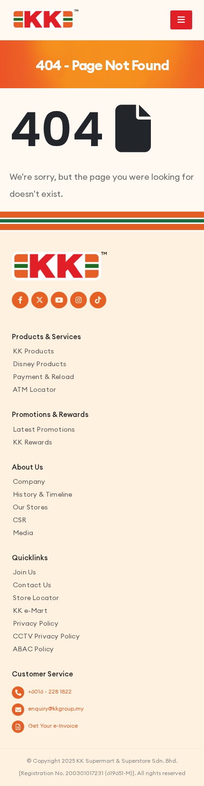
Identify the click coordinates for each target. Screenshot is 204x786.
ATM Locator (34, 389)
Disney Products (39, 364)
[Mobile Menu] (181, 19)
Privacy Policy (35, 623)
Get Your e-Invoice (53, 725)
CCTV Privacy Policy (46, 636)
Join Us (24, 572)
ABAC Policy (33, 649)
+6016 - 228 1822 (50, 691)
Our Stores (30, 507)
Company (29, 481)
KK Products (33, 351)
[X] (39, 300)
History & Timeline (43, 494)
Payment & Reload (43, 376)
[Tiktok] (98, 300)
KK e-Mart (30, 610)
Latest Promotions (44, 429)
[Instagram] (78, 300)
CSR (20, 520)
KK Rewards (32, 442)
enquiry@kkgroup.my (55, 708)
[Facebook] (20, 300)
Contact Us (32, 585)
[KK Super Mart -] (45, 19)
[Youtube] (59, 300)
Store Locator (36, 597)
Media (23, 532)
